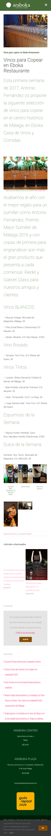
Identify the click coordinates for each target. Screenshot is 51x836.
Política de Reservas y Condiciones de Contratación (18, 820)
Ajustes (11, 833)
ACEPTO (25, 639)
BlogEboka (29, 534)
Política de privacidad (25, 632)
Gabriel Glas (42, 190)
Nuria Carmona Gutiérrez (11, 534)
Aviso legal (37, 820)
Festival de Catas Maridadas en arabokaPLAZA (34, 587)
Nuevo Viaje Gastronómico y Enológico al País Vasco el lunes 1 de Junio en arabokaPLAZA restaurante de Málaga (24, 700)
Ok (43, 828)
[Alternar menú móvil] (46, 5)
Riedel (36, 190)
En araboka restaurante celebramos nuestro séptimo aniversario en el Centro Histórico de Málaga (14, 577)
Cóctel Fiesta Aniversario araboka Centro (23, 661)
